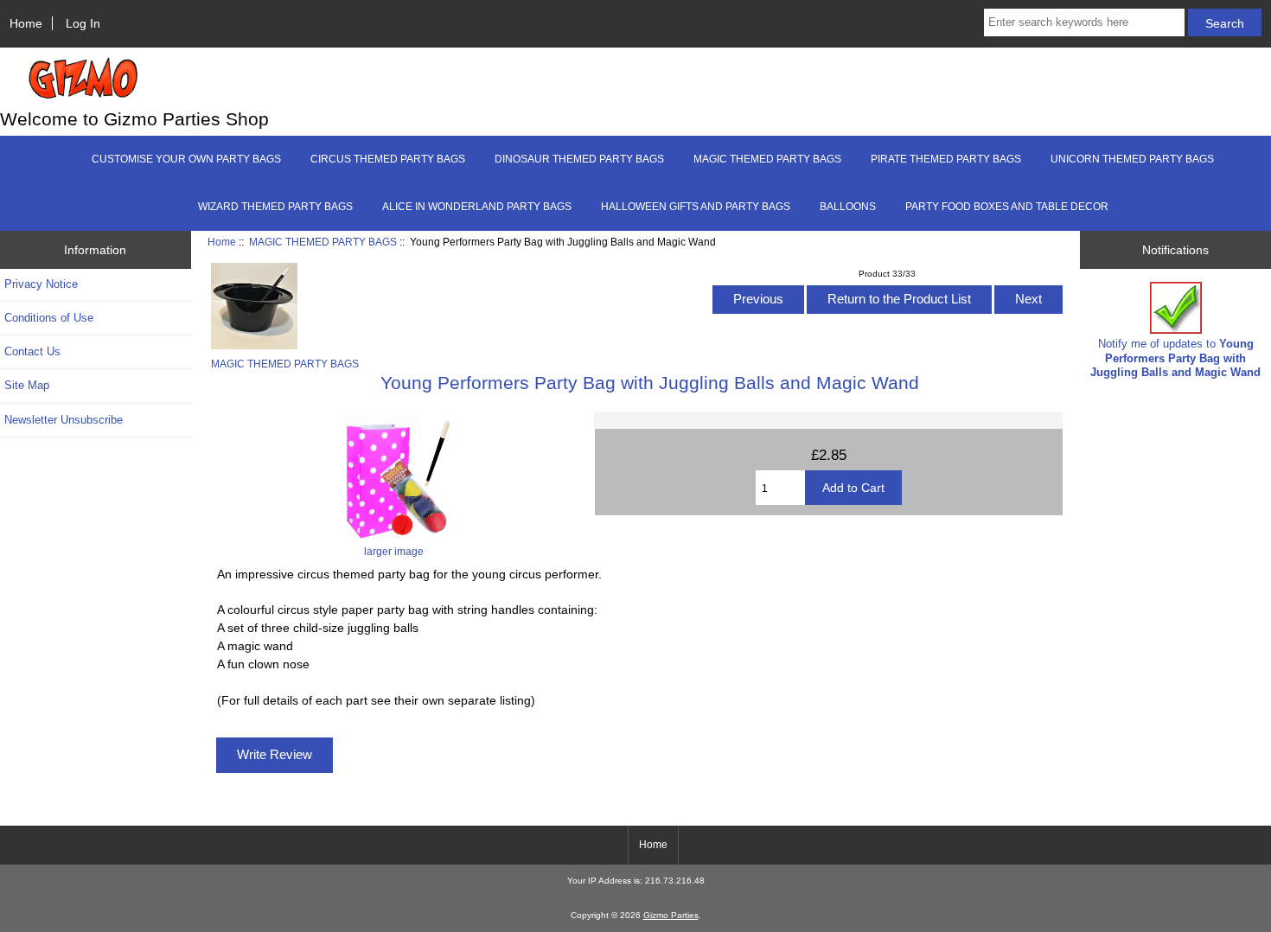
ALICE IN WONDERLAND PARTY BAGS (477, 207)
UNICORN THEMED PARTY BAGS (1132, 159)
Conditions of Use (48, 317)
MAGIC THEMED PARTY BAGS (323, 241)
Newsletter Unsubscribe (63, 419)
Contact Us (32, 351)
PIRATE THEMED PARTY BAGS (946, 159)
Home (26, 23)
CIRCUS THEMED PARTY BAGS (387, 159)
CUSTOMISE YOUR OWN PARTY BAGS (186, 159)
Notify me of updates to (1175, 357)
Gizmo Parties (671, 915)
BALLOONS (848, 207)
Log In (83, 23)
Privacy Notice (41, 284)
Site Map (26, 385)
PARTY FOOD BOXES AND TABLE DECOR (1006, 207)
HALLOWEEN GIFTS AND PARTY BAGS (695, 207)
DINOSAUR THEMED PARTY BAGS (579, 159)
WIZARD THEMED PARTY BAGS (275, 207)
